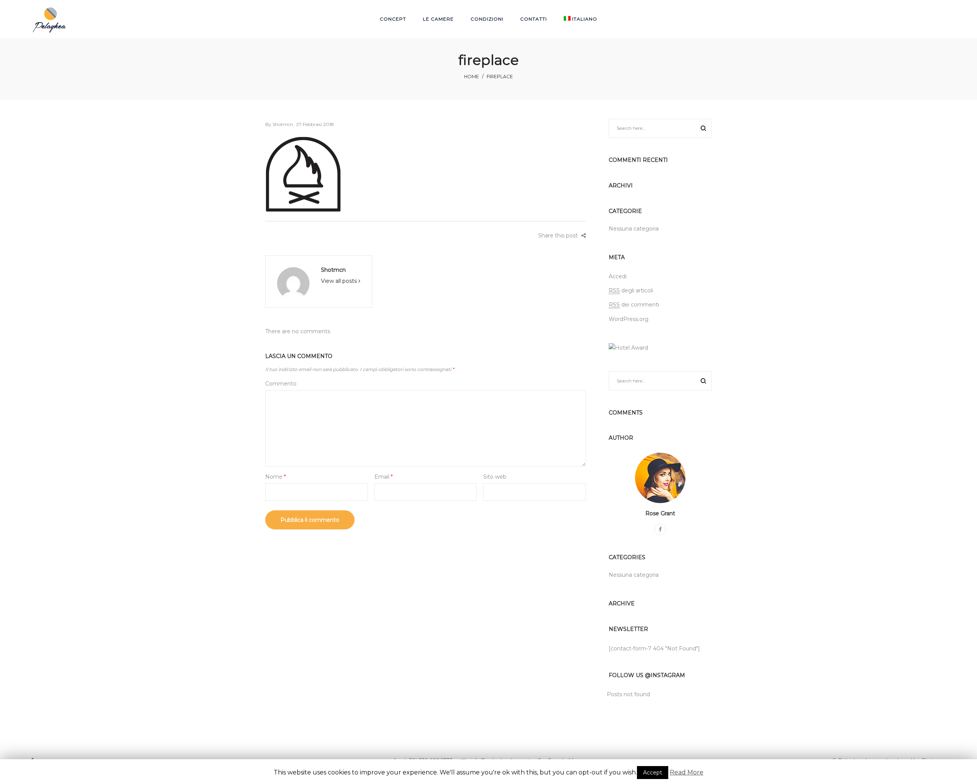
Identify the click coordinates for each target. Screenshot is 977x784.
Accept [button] (652, 772)
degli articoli (631, 290)
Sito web (494, 476)
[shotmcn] (293, 282)
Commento (281, 383)
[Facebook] (660, 529)
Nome (275, 476)
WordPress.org (628, 319)
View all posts (339, 280)
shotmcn (279, 124)
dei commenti (634, 304)
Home (471, 76)
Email (383, 476)
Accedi (618, 276)
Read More (686, 772)
